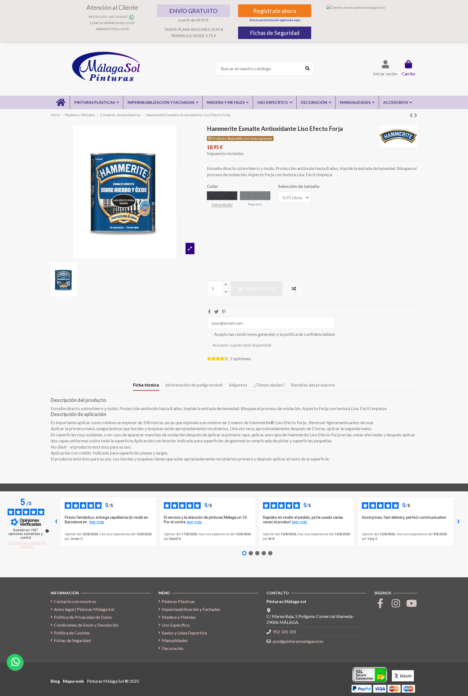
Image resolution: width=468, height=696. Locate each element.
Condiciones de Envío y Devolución (86, 624)
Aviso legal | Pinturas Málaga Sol (84, 609)
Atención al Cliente (112, 7)
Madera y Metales (179, 617)
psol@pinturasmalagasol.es (298, 641)
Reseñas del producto (313, 384)
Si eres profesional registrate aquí (274, 20)
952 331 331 (98, 17)
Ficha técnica (146, 384)
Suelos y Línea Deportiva (184, 632)
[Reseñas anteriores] (56, 522)
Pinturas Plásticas (178, 601)
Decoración (172, 648)
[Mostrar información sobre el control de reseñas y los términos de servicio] (47, 531)
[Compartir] (209, 311)
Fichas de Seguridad (275, 32)
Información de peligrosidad (193, 384)
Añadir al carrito (261, 288)
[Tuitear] (216, 311)
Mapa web (73, 681)
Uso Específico (176, 624)
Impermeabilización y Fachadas (191, 609)
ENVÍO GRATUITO (193, 10)
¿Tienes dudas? (269, 384)
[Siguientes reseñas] (458, 522)
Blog (56, 681)
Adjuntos (238, 384)
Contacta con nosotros (75, 601)
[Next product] (415, 115)
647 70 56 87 (118, 17)
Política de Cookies (72, 632)
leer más (96, 522)
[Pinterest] (223, 311)
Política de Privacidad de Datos (83, 617)
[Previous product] (412, 115)
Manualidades (175, 640)
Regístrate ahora (274, 10)
